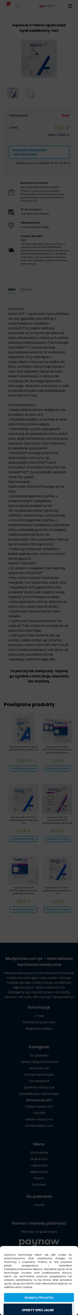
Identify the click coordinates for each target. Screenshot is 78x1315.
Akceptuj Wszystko (39, 1297)
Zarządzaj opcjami (39, 1308)
